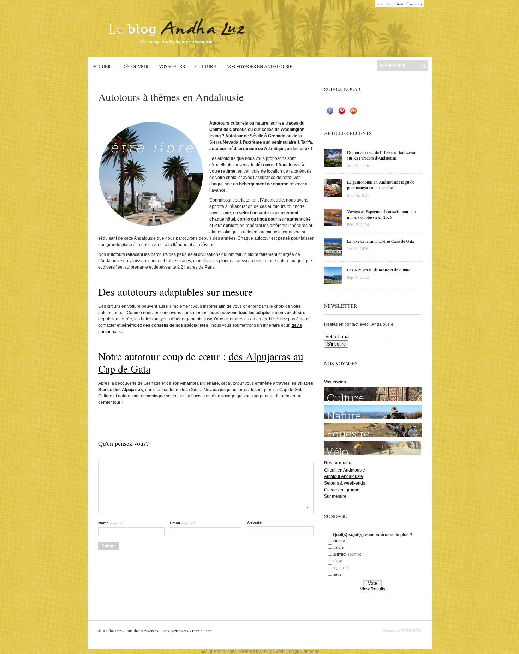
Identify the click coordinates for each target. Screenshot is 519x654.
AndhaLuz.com (409, 3)
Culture (205, 66)
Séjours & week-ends (344, 483)
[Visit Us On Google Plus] (353, 115)
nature (338, 547)
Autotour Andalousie (343, 476)
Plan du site (201, 631)
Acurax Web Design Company (290, 651)
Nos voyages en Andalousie (259, 66)
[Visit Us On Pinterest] (341, 115)
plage (337, 560)
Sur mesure (335, 496)
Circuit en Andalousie (344, 470)
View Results (372, 589)
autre (337, 574)
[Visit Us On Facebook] (330, 115)
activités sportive (347, 554)
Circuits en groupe (341, 489)
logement (340, 567)
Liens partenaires (174, 631)
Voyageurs (172, 66)
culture (339, 540)
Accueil (102, 66)
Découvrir (135, 66)
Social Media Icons (218, 651)
